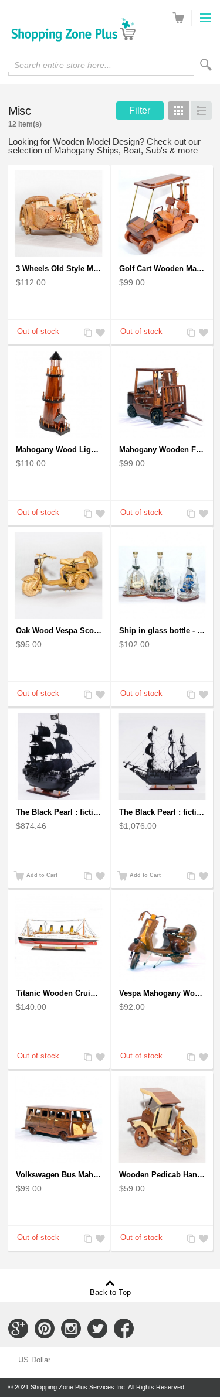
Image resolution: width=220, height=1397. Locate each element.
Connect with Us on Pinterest (45, 1328)
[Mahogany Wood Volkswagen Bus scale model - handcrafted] (58, 1119)
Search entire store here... (62, 65)
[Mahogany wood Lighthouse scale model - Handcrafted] (58, 394)
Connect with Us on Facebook (124, 1328)
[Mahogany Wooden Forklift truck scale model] (162, 394)
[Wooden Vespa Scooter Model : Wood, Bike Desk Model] (58, 575)
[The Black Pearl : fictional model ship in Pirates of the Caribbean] (58, 756)
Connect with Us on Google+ (18, 1328)
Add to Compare (87, 333)
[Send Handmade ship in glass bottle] (162, 575)
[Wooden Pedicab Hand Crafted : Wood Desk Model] (162, 1119)
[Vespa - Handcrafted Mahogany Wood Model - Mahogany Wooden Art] (162, 937)
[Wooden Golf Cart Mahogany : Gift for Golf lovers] (162, 213)
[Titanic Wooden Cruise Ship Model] (58, 937)
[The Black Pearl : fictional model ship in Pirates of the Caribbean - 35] (162, 756)
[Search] (206, 64)
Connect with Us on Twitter (97, 1328)
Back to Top (110, 1292)
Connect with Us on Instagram (71, 1328)
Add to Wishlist (98, 333)
